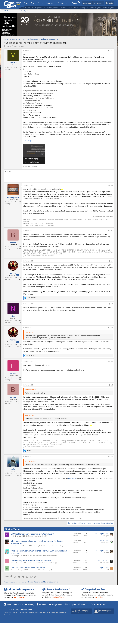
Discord (19, 604)
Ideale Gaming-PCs (81, 8)
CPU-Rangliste (109, 8)
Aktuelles (7, 11)
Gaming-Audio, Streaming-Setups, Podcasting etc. (49, 546)
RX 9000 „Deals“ (66, 8)
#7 (112, 361)
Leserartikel (18, 11)
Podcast (27, 8)
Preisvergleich (63, 3)
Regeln (26, 11)
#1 (112, 51)
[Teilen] (109, 50)
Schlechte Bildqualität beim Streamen (28, 567)
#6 (112, 328)
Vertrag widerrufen (35, 612)
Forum (74, 3)
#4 (112, 261)
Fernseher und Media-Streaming (39, 570)
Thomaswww (104, 543)
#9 (112, 457)
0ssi (107, 570)
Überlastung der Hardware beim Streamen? (31, 560)
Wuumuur (14, 570)
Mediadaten (24, 612)
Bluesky (31, 604)
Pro (17, 275)
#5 (112, 304)
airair (12, 536)
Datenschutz (8, 615)
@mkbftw (72, 478)
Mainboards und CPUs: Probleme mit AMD (40, 563)
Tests (33, 3)
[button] (11, 11)
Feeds (8, 604)
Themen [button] (40, 3)
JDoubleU (14, 563)
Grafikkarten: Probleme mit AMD (36, 536)
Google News (57, 604)
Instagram (71, 604)
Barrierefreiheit (61, 612)
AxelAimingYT (15, 556)
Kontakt (15, 612)
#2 (112, 185)
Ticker (26, 3)
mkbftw (8, 46)
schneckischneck (16, 546)
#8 (112, 385)
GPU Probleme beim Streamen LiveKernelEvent (32, 534)
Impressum (7, 612)
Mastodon (85, 604)
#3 (112, 230)
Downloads (50, 3)
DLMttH (106, 553)
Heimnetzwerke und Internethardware (44, 556)
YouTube (103, 604)
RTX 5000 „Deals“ (52, 8)
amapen (106, 536)
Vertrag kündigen (49, 612)
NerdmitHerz (104, 562)
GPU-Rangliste (96, 8)
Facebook (43, 604)
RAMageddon (38, 8)
